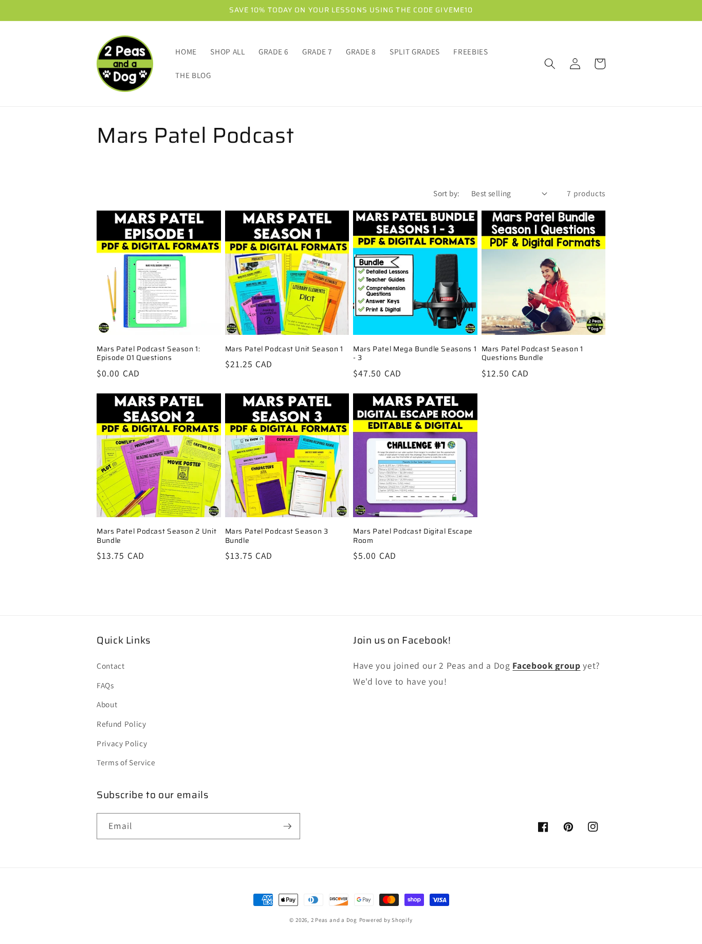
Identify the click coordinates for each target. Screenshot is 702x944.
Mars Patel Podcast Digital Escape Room (413, 536)
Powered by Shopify (386, 919)
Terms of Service (126, 762)
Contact (111, 665)
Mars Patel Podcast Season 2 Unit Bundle (156, 536)
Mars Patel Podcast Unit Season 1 (284, 349)
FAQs (105, 685)
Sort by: (446, 193)
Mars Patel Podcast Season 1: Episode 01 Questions (148, 354)
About (107, 704)
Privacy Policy (122, 743)
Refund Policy (121, 724)
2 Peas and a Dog (334, 919)
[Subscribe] (287, 826)
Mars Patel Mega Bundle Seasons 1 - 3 (414, 354)
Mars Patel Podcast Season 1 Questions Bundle (532, 354)
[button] (550, 63)
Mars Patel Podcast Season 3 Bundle (276, 536)
